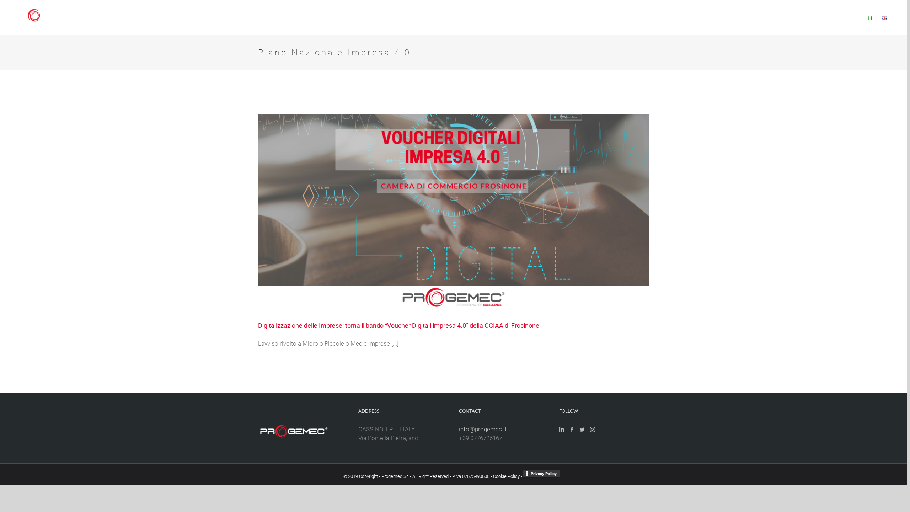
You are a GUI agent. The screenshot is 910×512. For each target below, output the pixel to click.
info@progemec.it (483, 429)
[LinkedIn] (561, 429)
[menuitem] (654, 17)
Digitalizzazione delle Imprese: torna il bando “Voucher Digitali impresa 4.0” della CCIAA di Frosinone (398, 325)
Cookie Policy (506, 476)
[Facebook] (571, 429)
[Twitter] (582, 429)
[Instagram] (592, 429)
